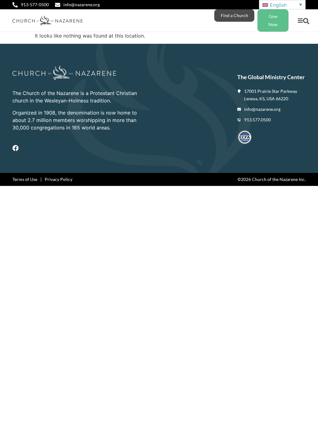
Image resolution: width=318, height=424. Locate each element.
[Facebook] (15, 148)
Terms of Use (24, 179)
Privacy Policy (58, 179)
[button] (300, 20)
